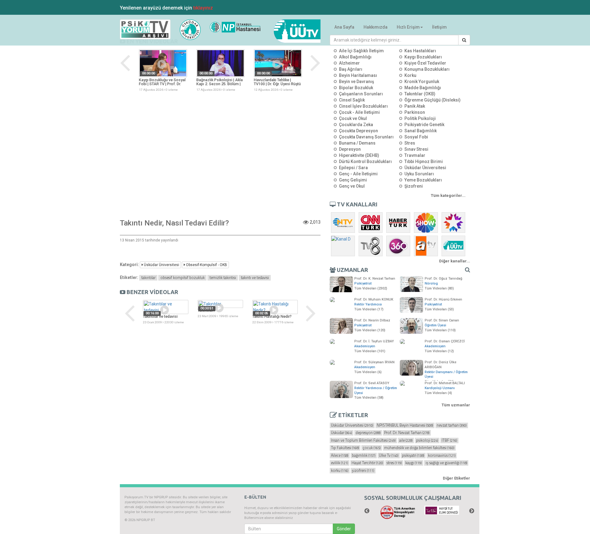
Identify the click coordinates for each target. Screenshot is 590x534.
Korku (410, 75)
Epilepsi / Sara (353, 167)
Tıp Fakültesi (345, 448)
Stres (409, 143)
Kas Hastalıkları (420, 50)
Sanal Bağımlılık (420, 130)
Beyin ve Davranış (356, 81)
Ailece (339, 455)
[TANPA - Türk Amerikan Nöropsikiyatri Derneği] (397, 512)
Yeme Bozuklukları (423, 179)
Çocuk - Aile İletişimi (359, 112)
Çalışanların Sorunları (361, 93)
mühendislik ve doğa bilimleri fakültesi (419, 448)
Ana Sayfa (344, 27)
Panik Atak (414, 106)
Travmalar (414, 155)
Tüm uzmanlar (456, 405)
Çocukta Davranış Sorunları (366, 136)
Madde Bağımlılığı (422, 87)
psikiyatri (413, 455)
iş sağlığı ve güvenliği (446, 463)
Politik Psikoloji (420, 118)
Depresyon (350, 149)
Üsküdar (341, 433)
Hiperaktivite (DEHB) (359, 155)
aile (405, 440)
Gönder (344, 528)
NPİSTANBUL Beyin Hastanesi (405, 425)
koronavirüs (441, 455)
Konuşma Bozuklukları (427, 69)
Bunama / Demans (357, 143)
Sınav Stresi (416, 149)
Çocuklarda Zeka (356, 124)
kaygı (413, 463)
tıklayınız (203, 8)
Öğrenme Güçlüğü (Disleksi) (432, 100)
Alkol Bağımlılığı (355, 56)
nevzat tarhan (451, 425)
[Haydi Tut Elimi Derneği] (441, 510)
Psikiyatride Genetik (424, 124)
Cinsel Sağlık (352, 100)
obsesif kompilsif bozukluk (182, 278)
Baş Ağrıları (350, 69)
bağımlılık (363, 455)
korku (339, 470)
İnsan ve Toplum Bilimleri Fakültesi (363, 440)
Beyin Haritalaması (358, 75)
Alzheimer (349, 63)
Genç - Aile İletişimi (358, 173)
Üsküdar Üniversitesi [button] (161, 265)
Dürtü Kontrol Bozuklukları (365, 161)
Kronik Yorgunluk (421, 81)
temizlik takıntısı (223, 278)
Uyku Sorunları (419, 173)
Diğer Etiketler (456, 478)
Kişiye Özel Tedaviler (425, 63)
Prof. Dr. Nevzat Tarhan (406, 433)
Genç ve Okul (352, 186)
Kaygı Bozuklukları (423, 56)
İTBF (449, 440)
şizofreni (363, 470)
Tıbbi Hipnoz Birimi (423, 161)
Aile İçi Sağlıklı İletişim (361, 50)
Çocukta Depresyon (358, 130)
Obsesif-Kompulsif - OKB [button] (206, 265)
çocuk (371, 448)
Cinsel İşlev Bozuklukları (363, 106)
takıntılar (148, 278)
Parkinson (414, 112)
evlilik (339, 463)
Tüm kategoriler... (448, 195)
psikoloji (427, 440)
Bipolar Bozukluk (356, 87)
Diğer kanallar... (454, 261)
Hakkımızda (375, 27)
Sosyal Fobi (416, 136)
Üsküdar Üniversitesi (425, 167)
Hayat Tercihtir (367, 463)
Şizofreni (413, 186)
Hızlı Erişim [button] (408, 27)
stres (394, 463)
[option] (163, 70)
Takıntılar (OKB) (419, 93)
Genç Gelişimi (353, 179)
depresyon (368, 433)
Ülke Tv (388, 455)
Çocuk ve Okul (353, 118)
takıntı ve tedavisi (255, 278)
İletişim (439, 27)
